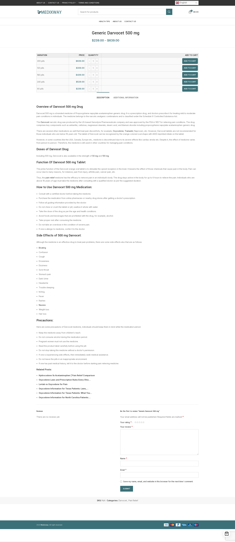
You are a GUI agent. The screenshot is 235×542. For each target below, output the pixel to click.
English (183, 2)
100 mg (105, 156)
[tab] (103, 96)
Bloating (42, 248)
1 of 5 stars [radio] (135, 422)
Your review (126, 426)
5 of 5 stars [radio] (144, 422)
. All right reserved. (52, 525)
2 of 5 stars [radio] (137, 422)
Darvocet (45, 122)
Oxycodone (118, 131)
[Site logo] (49, 11)
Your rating (126, 422)
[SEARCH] (169, 12)
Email (123, 469)
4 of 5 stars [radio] (141, 422)
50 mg (95, 156)
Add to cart (190, 61)
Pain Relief (133, 500)
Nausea (42, 305)
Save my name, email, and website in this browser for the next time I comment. (158, 481)
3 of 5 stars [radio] (139, 422)
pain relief (50, 177)
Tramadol (129, 131)
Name (123, 458)
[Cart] (226, 533)
